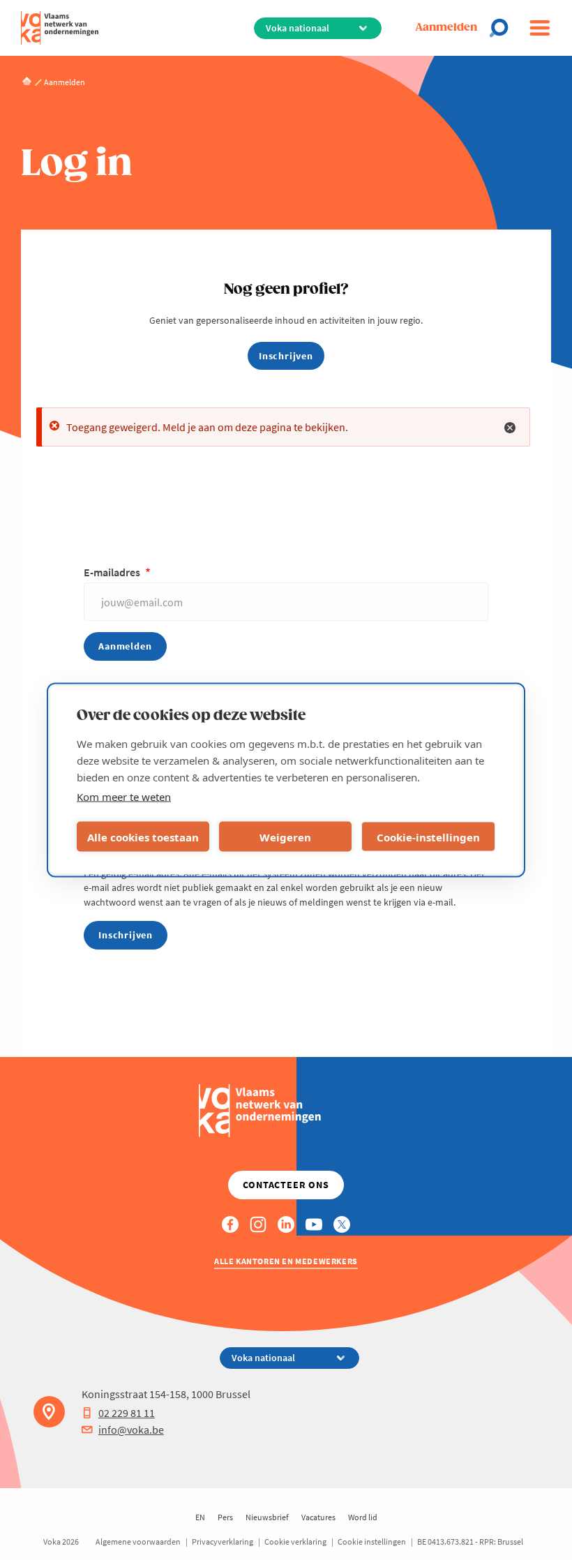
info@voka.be (131, 1430)
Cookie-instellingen (428, 836)
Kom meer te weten (124, 797)
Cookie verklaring (295, 1541)
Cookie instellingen (372, 1541)
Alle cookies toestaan (143, 836)
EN (200, 1517)
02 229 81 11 (126, 1413)
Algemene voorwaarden (138, 1541)
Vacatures (318, 1517)
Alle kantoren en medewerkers (286, 1261)
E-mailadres (113, 572)
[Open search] (503, 28)
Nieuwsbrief (267, 1517)
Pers (225, 1517)
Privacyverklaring (222, 1541)
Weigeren (285, 836)
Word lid (362, 1517)
